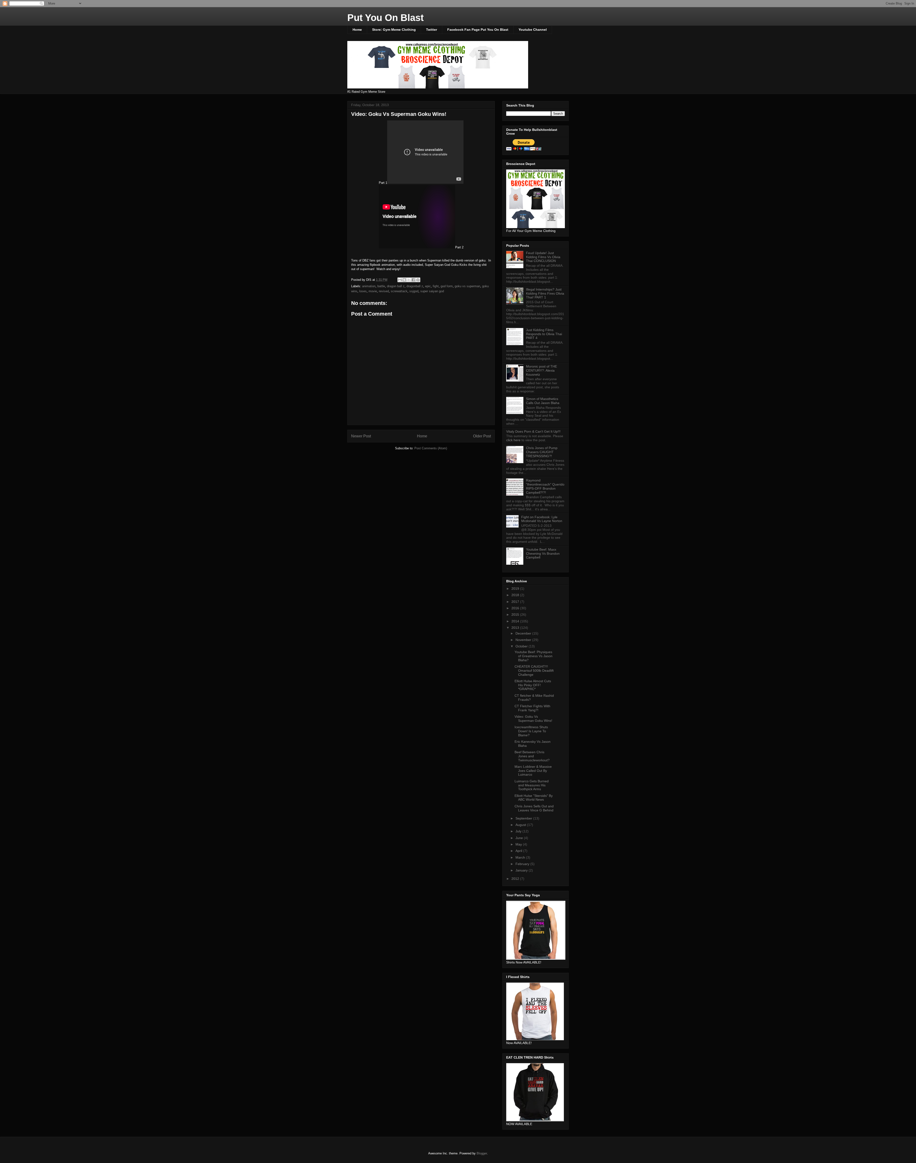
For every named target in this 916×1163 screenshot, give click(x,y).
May (519, 844)
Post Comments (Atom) (430, 448)
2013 (515, 628)
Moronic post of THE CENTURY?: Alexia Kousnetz (541, 370)
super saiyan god (432, 291)
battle (381, 286)
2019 (515, 588)
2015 (515, 614)
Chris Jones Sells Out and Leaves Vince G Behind (534, 808)
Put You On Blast (385, 17)
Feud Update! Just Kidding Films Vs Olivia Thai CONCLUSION (543, 257)
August (521, 825)
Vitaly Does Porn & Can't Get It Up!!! (533, 431)
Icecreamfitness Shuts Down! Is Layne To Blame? (531, 731)
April (519, 851)
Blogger (482, 1153)
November (523, 640)
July (518, 831)
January (522, 870)
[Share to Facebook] (413, 279)
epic (428, 286)
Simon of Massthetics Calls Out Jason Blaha (542, 401)
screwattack (399, 291)
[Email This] (399, 279)
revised (384, 291)
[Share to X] (408, 279)
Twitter (431, 29)
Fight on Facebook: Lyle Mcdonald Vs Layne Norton (541, 519)
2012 (515, 879)
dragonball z (414, 286)
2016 (515, 608)
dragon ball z (396, 286)
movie (373, 291)
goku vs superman (467, 286)
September (524, 818)
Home (357, 29)
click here (513, 440)
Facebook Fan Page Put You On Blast (477, 29)
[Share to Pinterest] (418, 279)
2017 (515, 602)
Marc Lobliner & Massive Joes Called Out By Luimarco (533, 771)
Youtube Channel (533, 29)
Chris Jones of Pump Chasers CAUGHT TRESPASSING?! (541, 452)
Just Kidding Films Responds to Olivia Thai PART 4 (544, 334)
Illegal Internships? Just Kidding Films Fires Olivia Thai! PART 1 (545, 293)
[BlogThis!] (404, 279)
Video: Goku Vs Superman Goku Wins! (533, 718)
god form (447, 286)
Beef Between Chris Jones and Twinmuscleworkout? (532, 756)
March (520, 857)
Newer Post (361, 436)
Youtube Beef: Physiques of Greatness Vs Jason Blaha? (533, 656)
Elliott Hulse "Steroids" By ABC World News (534, 798)
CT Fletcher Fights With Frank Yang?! (532, 708)
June (519, 838)
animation (368, 286)
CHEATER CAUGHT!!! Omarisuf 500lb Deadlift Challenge (534, 670)
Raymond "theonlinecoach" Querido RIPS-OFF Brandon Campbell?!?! (545, 486)
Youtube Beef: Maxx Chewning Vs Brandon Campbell (543, 553)
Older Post (482, 436)
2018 (515, 595)
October (522, 646)
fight (436, 286)
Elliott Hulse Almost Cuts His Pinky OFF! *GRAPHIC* (533, 685)
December (523, 633)
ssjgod (413, 291)
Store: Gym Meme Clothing (394, 29)
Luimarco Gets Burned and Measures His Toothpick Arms (532, 785)
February (522, 864)
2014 (515, 621)
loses (363, 291)
